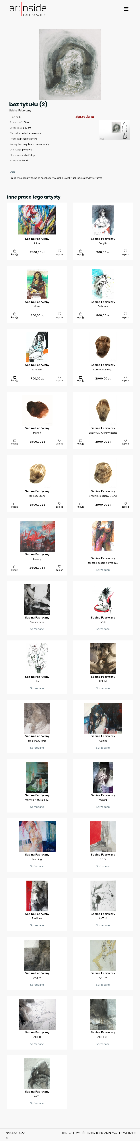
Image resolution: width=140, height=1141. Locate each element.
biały (31, 144)
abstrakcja (29, 155)
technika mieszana (31, 133)
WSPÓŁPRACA (85, 1133)
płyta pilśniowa (28, 138)
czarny (38, 144)
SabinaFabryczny (20, 111)
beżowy (22, 144)
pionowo (27, 149)
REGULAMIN (103, 1133)
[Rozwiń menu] (126, 9)
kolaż (25, 160)
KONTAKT (68, 1133)
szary (46, 144)
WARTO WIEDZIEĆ (124, 1133)
